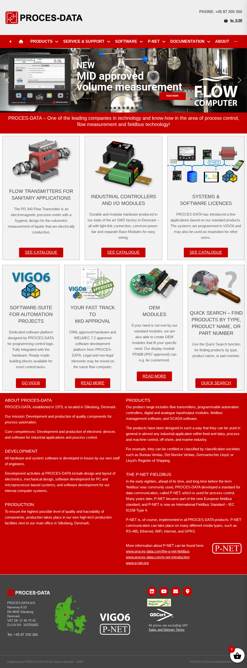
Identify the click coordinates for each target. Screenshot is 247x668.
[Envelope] (175, 591)
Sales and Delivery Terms (167, 630)
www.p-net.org (137, 563)
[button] (7, 80)
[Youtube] (164, 591)
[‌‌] (11, 41)
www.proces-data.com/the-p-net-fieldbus (158, 551)
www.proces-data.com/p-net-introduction (158, 557)
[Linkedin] (152, 591)
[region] (123, 80)
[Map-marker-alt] (187, 591)
